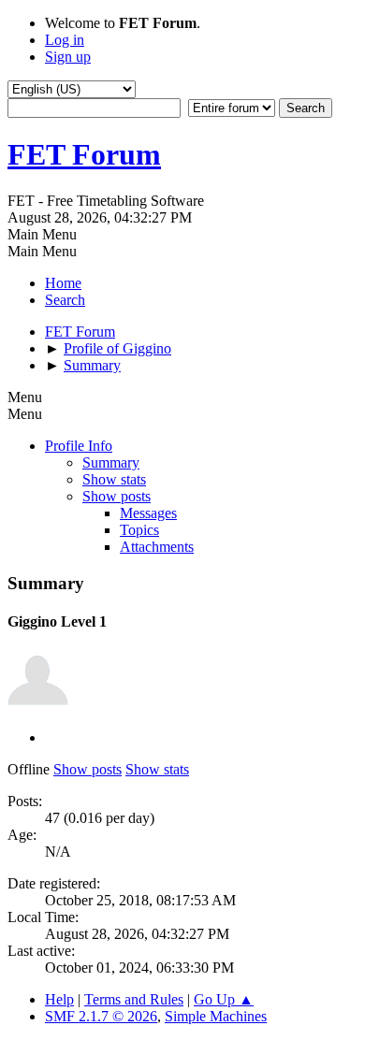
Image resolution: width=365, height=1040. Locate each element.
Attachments (157, 547)
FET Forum (84, 154)
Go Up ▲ (224, 999)
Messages (148, 513)
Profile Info (78, 446)
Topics (139, 530)
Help (59, 999)
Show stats (114, 479)
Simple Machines (216, 1016)
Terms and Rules (133, 999)
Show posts (116, 496)
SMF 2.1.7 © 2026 (101, 1016)
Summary (110, 462)
